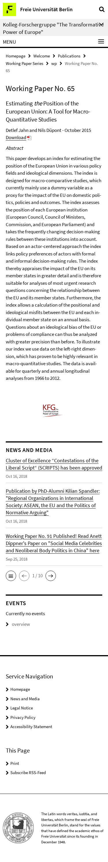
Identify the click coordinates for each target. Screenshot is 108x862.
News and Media (25, 698)
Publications (69, 56)
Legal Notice (21, 708)
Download (16, 137)
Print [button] (14, 763)
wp (54, 63)
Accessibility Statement (31, 726)
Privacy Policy (22, 717)
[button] (11, 576)
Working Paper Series (24, 63)
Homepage (15, 56)
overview (21, 624)
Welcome (41, 56)
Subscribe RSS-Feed (28, 772)
